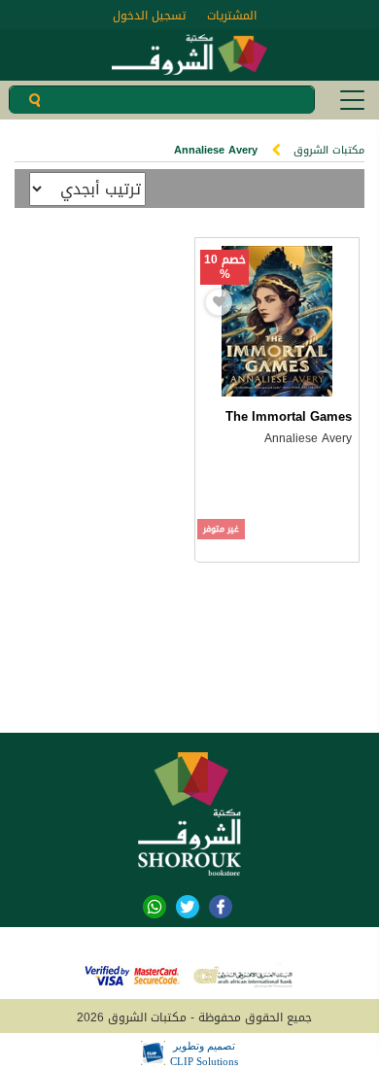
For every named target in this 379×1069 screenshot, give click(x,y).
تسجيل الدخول (149, 15)
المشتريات (232, 15)
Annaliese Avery (308, 438)
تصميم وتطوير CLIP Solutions (204, 1053)
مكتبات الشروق (328, 150)
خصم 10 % (225, 267)
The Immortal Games (288, 416)
